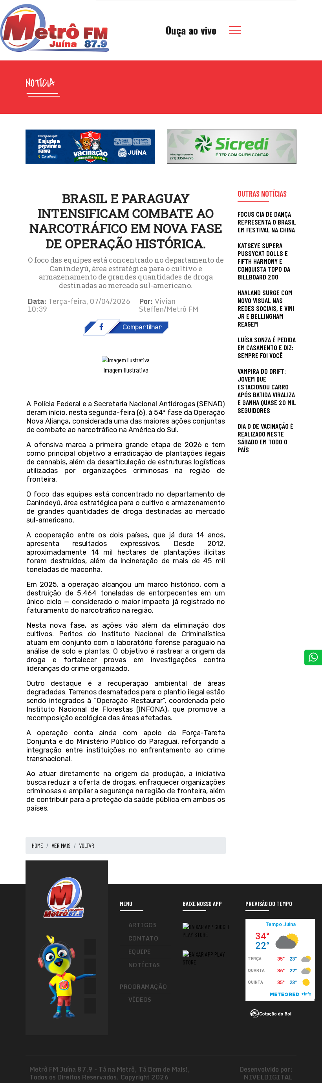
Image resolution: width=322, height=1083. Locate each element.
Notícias (144, 965)
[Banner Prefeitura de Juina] (90, 145)
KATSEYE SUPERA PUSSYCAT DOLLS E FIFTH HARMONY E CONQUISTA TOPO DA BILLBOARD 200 (264, 261)
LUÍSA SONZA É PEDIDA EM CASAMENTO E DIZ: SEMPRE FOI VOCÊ (267, 347)
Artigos (142, 925)
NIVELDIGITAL (268, 1077)
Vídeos (140, 999)
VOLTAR (86, 845)
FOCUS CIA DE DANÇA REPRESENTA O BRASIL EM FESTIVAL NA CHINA (267, 222)
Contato (143, 938)
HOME (37, 845)
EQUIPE (139, 951)
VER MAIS (61, 845)
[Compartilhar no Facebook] (125, 326)
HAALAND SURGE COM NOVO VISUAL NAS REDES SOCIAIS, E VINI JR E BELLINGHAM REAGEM (266, 308)
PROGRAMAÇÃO (143, 986)
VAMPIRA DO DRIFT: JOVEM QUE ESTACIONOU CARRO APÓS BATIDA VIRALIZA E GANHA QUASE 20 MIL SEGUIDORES (267, 391)
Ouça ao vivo (191, 30)
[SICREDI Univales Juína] (231, 145)
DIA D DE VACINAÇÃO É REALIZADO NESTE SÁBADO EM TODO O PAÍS (265, 438)
